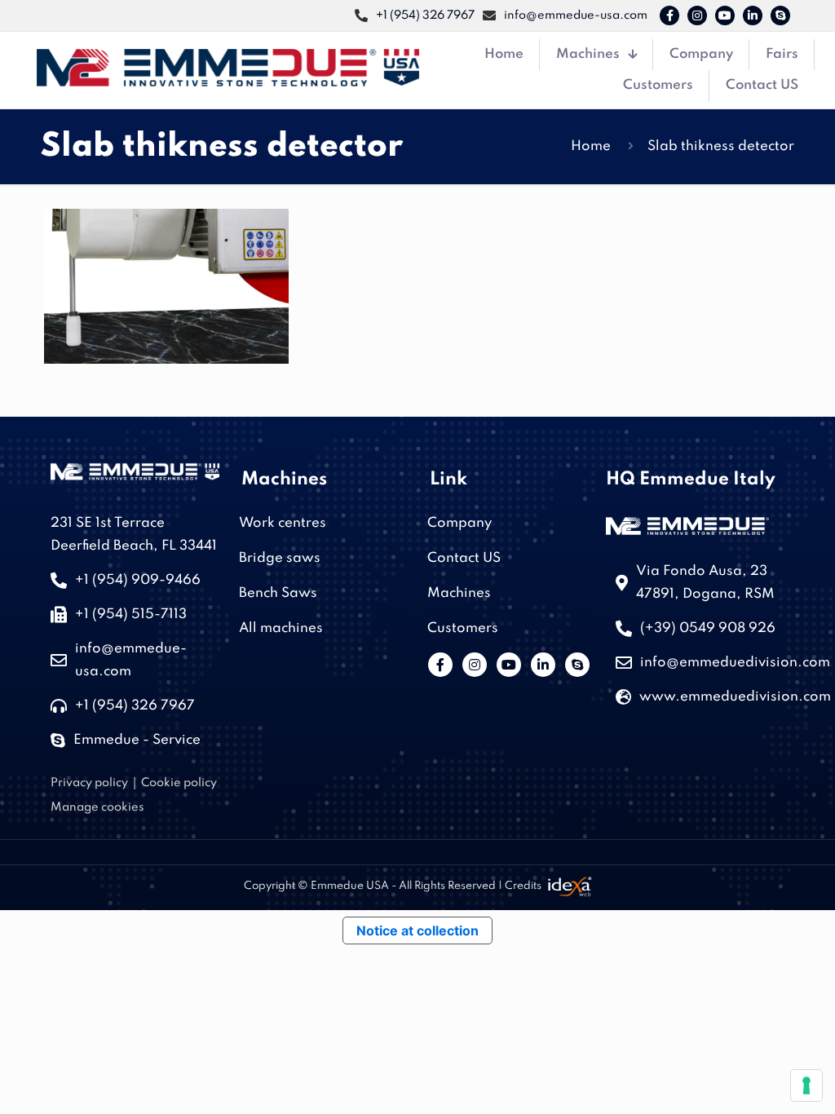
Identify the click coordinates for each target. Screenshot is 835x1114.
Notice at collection (417, 930)
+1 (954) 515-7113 (131, 614)
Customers (462, 628)
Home (591, 146)
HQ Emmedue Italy (690, 479)
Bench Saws (278, 593)
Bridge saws (279, 558)
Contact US (464, 558)
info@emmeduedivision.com (735, 663)
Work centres (282, 523)
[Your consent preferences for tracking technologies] (806, 1085)
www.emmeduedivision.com (735, 697)
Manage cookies (97, 807)
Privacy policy (89, 783)
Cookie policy (179, 783)
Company (459, 523)
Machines (459, 593)
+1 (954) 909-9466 (138, 580)
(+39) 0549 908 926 (707, 628)
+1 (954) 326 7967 (135, 706)
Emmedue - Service (137, 740)
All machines (281, 628)
